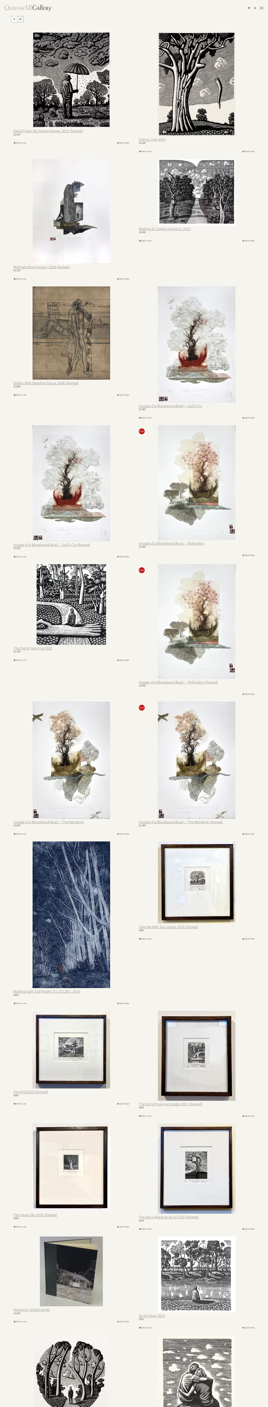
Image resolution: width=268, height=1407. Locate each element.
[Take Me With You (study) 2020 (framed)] (196, 882)
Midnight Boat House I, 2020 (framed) (41, 267)
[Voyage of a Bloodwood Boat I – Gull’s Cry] (196, 344)
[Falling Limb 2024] (196, 84)
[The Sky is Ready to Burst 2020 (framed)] (196, 1169)
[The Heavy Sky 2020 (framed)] (71, 1167)
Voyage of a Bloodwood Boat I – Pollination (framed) (178, 682)
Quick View (124, 142)
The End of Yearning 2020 (32, 648)
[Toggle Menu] (261, 8)
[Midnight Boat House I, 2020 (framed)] (71, 211)
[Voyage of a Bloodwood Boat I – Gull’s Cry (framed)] (71, 483)
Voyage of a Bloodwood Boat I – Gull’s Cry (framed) (51, 545)
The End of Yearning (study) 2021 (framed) (170, 1104)
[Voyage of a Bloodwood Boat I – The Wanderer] (71, 760)
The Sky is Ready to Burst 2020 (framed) (169, 1217)
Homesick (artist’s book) (31, 1310)
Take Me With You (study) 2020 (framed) (168, 927)
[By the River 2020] (196, 1274)
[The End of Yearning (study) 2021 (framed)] (196, 1056)
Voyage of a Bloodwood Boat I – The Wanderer (48, 822)
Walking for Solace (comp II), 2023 (164, 229)
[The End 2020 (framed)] (71, 1049)
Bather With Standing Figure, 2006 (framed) (46, 383)
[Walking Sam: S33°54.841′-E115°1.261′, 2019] (71, 914)
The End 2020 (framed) (30, 1092)
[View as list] (20, 19)
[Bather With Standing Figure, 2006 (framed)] (71, 333)
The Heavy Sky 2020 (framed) (35, 1215)
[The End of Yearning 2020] (71, 604)
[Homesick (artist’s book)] (71, 1271)
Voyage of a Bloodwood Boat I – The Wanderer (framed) (181, 822)
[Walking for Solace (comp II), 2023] (196, 192)
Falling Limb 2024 (152, 139)
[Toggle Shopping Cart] (249, 8)
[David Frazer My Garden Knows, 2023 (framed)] (71, 80)
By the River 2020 (152, 1316)
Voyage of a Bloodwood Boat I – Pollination (171, 543)
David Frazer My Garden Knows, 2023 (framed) (48, 131)
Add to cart (21, 142)
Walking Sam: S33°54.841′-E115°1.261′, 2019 (46, 991)
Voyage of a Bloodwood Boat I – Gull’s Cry (170, 406)
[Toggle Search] (255, 8)
